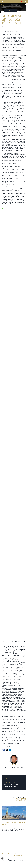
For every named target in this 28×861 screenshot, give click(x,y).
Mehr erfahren (6, 833)
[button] (3, 750)
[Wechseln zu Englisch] (21, 1)
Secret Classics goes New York (13, 823)
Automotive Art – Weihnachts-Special (13, 854)
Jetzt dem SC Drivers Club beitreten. (12, 785)
